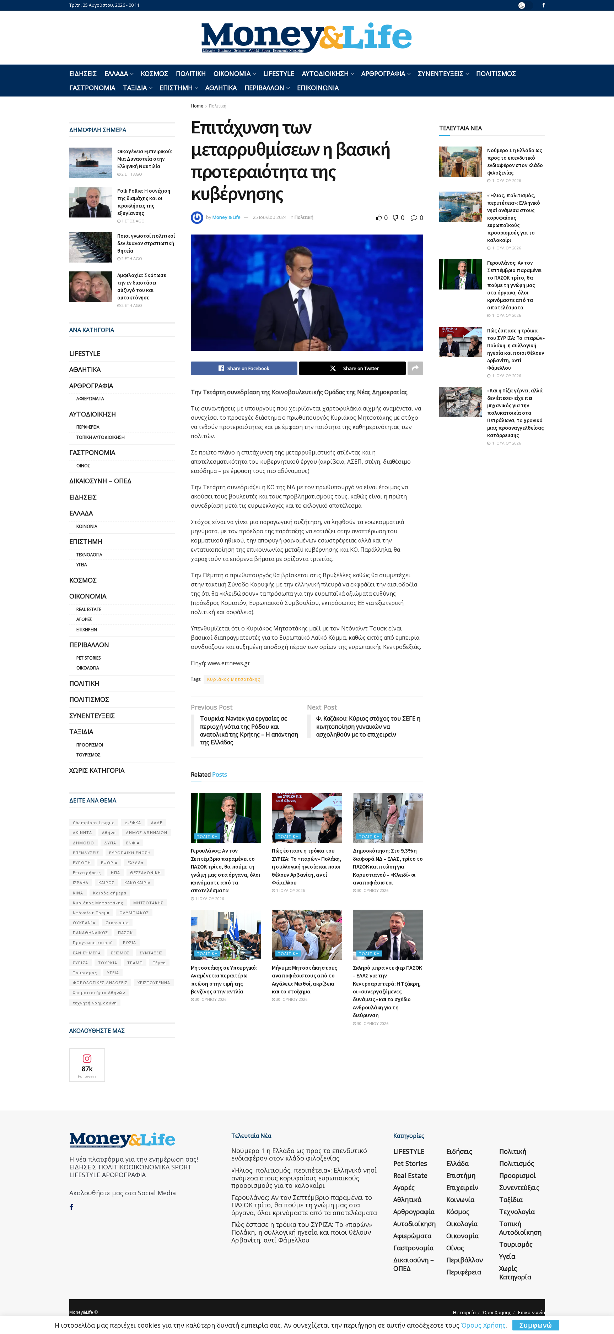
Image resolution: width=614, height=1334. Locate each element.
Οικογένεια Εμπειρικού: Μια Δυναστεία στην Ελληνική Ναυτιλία (144, 159)
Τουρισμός (88, 755)
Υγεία (81, 565)
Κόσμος (154, 73)
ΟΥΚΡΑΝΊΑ (84, 922)
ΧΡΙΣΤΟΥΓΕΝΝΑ (154, 982)
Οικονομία (232, 73)
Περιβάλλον (264, 87)
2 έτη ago (131, 174)
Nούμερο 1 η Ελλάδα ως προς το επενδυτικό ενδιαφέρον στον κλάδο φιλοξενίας (299, 1154)
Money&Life (81, 1312)
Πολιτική (191, 73)
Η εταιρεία (464, 1312)
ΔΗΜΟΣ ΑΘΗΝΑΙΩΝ (146, 832)
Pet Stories (88, 658)
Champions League (94, 822)
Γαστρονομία (92, 87)
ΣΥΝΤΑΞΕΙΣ (151, 952)
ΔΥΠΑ (110, 842)
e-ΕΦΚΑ (133, 822)
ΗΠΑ (115, 872)
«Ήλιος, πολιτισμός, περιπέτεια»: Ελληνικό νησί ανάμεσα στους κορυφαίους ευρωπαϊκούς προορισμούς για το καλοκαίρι (513, 217)
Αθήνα (109, 832)
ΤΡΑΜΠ (135, 962)
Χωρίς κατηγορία (96, 770)
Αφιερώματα (90, 399)
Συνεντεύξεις (440, 73)
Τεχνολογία (89, 555)
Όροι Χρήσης (497, 1312)
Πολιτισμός (496, 73)
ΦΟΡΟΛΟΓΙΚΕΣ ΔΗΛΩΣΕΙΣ (100, 982)
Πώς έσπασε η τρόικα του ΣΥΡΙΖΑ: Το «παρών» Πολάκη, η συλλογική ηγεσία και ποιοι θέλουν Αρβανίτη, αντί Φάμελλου (306, 866)
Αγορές (84, 619)
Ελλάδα (116, 73)
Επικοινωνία (318, 87)
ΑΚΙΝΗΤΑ (82, 832)
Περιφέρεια (87, 427)
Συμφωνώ (535, 1325)
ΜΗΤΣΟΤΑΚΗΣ (148, 902)
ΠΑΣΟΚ (125, 932)
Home (197, 106)
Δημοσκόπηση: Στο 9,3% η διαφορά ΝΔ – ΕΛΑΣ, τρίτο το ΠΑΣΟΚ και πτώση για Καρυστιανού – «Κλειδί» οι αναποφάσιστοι (387, 866)
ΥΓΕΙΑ (113, 972)
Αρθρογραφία (383, 73)
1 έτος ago (132, 221)
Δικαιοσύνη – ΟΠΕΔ (100, 480)
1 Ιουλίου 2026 (209, 898)
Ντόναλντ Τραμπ (91, 912)
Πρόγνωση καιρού (93, 942)
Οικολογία (87, 668)
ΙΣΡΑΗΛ (80, 882)
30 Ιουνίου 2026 (372, 890)
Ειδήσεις (83, 73)
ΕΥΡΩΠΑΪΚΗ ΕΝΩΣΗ (130, 852)
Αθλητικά (221, 87)
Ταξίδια (135, 87)
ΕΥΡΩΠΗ (82, 862)
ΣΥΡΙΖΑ (80, 962)
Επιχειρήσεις (87, 872)
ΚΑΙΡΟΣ (106, 882)
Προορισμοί (89, 745)
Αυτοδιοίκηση (325, 73)
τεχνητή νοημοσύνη (95, 1002)
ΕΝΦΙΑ (133, 842)
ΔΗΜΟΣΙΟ (83, 842)
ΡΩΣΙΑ (129, 942)
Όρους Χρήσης (483, 1325)
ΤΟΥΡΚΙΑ (107, 962)
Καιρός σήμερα (109, 892)
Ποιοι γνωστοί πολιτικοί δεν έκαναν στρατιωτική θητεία (146, 243)
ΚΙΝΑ (78, 892)
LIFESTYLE (278, 73)
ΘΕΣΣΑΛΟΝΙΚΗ (145, 872)
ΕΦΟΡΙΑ (109, 862)
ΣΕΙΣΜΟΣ (120, 952)
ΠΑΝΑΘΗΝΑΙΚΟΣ (90, 932)
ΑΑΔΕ (156, 822)
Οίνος (83, 466)
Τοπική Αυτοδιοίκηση (100, 437)
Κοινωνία (86, 526)
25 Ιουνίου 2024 (269, 217)
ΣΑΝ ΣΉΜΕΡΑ (87, 952)
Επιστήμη (176, 87)
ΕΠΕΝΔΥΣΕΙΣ (86, 852)
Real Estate (88, 609)
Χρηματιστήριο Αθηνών (99, 992)
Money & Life (226, 217)
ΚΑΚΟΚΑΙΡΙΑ (137, 882)
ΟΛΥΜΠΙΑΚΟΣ (134, 912)
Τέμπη (159, 962)
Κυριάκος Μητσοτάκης (233, 679)
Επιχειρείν (86, 630)
